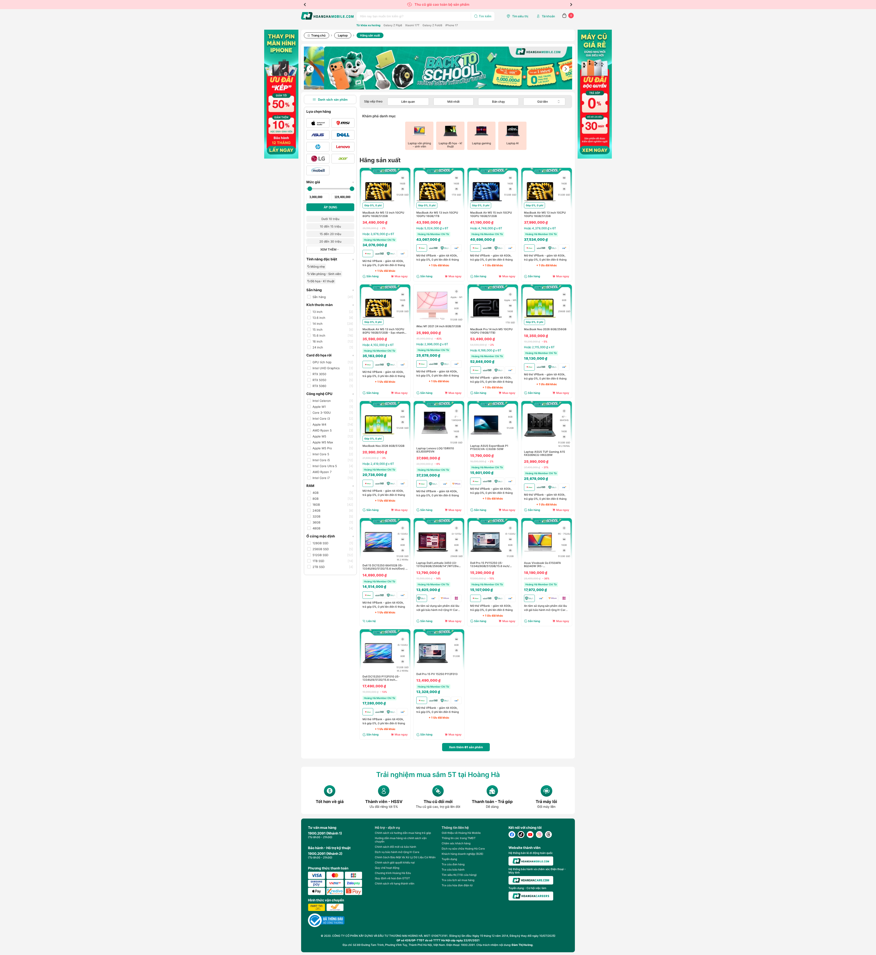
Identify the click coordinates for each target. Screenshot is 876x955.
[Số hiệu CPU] (456, 291)
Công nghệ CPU (330, 394)
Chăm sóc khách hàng (456, 843)
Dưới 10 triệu (330, 219)
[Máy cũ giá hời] (595, 157)
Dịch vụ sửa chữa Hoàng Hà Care (463, 848)
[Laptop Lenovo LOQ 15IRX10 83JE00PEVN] (432, 440)
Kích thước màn (330, 305)
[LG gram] (317, 158)
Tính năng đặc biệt (330, 259)
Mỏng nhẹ (317, 266)
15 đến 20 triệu (330, 234)
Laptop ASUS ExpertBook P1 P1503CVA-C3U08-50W (489, 447)
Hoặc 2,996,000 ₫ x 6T (432, 344)
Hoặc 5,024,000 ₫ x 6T (432, 228)
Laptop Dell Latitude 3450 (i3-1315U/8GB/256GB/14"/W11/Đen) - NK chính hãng (438, 564)
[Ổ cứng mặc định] (403, 189)
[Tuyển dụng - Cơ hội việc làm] (530, 896)
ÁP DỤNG (330, 207)
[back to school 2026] (438, 69)
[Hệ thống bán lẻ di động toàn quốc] (530, 860)
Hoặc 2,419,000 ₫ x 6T (378, 464)
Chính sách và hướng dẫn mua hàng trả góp (403, 833)
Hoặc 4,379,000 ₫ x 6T (540, 228)
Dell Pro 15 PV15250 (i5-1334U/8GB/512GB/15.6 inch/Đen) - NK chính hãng (490, 564)
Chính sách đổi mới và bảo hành (395, 846)
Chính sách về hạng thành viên (394, 883)
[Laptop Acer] (343, 158)
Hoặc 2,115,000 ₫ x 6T (539, 347)
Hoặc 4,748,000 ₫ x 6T (486, 228)
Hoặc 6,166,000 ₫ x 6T (485, 350)
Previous (304, 4)
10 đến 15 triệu (330, 226)
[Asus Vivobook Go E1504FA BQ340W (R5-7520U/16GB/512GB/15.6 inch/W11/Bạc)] (540, 557)
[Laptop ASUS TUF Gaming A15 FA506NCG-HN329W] (540, 440)
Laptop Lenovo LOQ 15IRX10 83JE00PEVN (435, 450)
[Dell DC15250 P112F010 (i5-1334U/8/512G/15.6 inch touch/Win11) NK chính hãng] (378, 668)
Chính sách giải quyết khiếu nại (395, 862)
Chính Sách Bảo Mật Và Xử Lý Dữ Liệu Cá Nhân (405, 857)
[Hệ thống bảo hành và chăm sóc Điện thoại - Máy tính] (530, 880)
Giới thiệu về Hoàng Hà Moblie (461, 833)
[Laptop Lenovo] (343, 147)
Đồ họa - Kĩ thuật (322, 281)
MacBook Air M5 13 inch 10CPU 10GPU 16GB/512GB (545, 214)
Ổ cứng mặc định (330, 536)
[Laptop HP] (317, 147)
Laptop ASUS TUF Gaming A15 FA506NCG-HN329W (544, 453)
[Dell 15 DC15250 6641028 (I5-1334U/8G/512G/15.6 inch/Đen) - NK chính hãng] (378, 557)
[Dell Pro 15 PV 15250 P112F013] (432, 668)
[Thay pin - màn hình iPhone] (281, 157)
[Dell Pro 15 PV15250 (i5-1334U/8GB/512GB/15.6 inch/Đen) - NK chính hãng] (486, 557)
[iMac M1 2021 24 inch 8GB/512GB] (432, 320)
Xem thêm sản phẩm (466, 747)
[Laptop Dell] (343, 135)
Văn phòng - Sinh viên (325, 274)
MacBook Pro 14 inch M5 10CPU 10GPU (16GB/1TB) (491, 331)
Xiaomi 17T (412, 25)
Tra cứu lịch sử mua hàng (458, 880)
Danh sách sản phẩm (333, 99)
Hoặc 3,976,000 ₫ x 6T (378, 234)
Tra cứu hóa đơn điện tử (457, 885)
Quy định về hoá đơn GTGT (392, 878)
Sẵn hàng (330, 290)
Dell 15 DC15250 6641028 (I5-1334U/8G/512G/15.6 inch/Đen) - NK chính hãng (384, 567)
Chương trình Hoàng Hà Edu (393, 873)
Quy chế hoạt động (387, 867)
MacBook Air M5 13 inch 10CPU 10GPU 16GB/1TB (437, 214)
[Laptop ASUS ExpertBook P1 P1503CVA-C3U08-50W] (486, 440)
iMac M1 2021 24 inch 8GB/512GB (438, 326)
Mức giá (330, 182)
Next (571, 4)
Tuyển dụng (449, 859)
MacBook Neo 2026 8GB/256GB (545, 329)
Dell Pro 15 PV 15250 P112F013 (437, 674)
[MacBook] (317, 123)
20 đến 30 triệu (330, 241)
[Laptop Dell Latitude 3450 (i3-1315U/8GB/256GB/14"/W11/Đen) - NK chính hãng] (432, 557)
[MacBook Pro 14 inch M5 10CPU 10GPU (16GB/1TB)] (486, 323)
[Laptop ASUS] (317, 135)
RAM (330, 486)
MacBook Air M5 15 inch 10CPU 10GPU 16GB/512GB (491, 214)
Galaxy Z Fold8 (432, 25)
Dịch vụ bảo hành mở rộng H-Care (397, 852)
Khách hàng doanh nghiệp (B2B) (462, 854)
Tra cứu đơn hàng (453, 864)
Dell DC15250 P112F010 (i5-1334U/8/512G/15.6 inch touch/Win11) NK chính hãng (381, 678)
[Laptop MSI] (343, 123)
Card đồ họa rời (330, 355)
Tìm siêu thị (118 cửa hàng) (459, 875)
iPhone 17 (451, 25)
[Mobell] (317, 170)
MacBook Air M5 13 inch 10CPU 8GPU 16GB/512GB (383, 214)
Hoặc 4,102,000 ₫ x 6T (378, 345)
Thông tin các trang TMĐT (459, 838)
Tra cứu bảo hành (453, 869)
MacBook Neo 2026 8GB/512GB (383, 445)
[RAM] (403, 178)
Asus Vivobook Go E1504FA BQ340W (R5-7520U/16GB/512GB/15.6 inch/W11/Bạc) (542, 564)
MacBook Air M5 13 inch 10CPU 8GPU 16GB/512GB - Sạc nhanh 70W (383, 331)
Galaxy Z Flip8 (392, 25)
